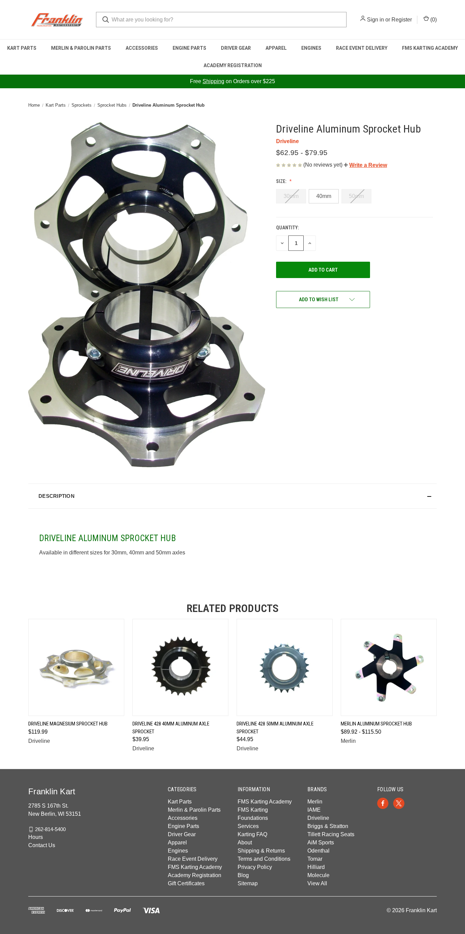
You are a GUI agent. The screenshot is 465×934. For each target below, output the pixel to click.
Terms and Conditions (264, 859)
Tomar (314, 859)
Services (248, 826)
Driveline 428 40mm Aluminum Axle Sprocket (170, 728)
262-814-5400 (50, 829)
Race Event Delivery (361, 48)
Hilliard (316, 867)
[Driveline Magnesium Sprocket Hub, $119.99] (76, 667)
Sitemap (248, 883)
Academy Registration (233, 65)
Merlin (314, 802)
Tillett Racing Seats (330, 834)
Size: (281, 181)
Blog (243, 875)
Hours (35, 837)
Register (401, 19)
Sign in (375, 19)
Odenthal (318, 851)
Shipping (213, 81)
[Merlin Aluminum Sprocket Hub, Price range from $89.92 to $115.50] (388, 667)
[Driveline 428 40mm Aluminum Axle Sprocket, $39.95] (180, 667)
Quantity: (287, 227)
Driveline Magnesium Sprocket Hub (68, 724)
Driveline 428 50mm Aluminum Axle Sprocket (275, 728)
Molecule (318, 875)
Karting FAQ (252, 834)
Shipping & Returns (261, 851)
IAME (314, 810)
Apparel (276, 48)
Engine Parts (189, 48)
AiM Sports (320, 842)
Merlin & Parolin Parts (81, 48)
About (245, 842)
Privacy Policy (255, 867)
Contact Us (41, 845)
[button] (365, 165)
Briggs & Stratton (327, 826)
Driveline (318, 818)
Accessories (142, 48)
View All (317, 883)
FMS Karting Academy (430, 48)
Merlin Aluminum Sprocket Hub (376, 724)
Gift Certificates (186, 883)
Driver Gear (236, 48)
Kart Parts (21, 48)
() (433, 19)
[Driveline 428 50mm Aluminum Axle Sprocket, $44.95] (284, 667)
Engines (311, 48)
